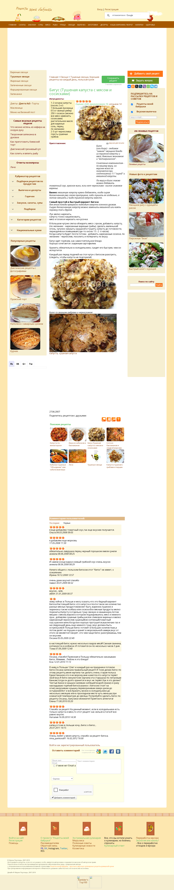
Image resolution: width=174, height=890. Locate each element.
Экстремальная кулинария (86, 837)
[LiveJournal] (140, 86)
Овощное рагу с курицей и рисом (143, 206)
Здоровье (150, 25)
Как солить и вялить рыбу (24, 153)
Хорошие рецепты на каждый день (74, 78)
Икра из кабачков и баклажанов (77, 444)
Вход (99, 9)
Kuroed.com (67, 868)
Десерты (104, 25)
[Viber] (144, 86)
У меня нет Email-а (66, 765)
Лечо (13, 167)
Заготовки (93, 25)
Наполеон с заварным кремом (26, 323)
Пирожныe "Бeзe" (138, 238)
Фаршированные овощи (23, 89)
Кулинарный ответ (114, 845)
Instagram (53, 848)
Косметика (78, 848)
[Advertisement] (87, 50)
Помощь (13, 843)
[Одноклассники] (133, 86)
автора (78, 864)
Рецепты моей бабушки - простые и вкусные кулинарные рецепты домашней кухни (82, 866)
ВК (45, 848)
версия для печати (116, 143)
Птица (63, 25)
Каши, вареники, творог (121, 25)
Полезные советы (81, 843)
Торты (35, 103)
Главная (12, 25)
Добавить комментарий (64, 797)
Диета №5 (24, 103)
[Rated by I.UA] (96, 887)
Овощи (71, 25)
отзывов (115, 104)
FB (42, 848)
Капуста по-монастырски (56, 444)
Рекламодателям (50, 843)
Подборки (29, 209)
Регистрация (111, 9)
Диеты (13, 103)
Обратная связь (49, 845)
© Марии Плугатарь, (20, 872)
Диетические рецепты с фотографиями (23, 270)
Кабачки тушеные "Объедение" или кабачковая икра (58, 467)
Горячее (30, 196)
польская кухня (86, 79)
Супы (40, 25)
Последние (54, 523)
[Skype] (152, 86)
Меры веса (78, 840)
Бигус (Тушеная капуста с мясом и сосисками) (95, 445)
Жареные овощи (19, 80)
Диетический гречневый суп (25, 149)
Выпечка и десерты (29, 190)
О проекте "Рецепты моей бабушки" (55, 839)
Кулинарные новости (83, 845)
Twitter (63, 848)
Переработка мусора (147, 837)
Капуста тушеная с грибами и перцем (115, 465)
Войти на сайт (16, 837)
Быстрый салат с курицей (142, 268)
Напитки (139, 25)
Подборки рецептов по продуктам (30, 182)
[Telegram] (155, 86)
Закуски (32, 25)
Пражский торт (18, 299)
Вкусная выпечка (146, 111)
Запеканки (16, 93)
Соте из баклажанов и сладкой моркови (114, 445)
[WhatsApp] (148, 86)
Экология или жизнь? (147, 840)
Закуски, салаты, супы (30, 202)
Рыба (55, 25)
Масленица (16, 107)
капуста (53, 353)
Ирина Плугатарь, (15, 860)
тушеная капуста (68, 353)
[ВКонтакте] (129, 86)
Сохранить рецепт (113, 79)
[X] (136, 86)
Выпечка (81, 25)
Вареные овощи (19, 72)
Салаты (22, 25)
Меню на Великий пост (22, 112)
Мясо (47, 25)
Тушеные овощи (79, 76)
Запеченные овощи (20, 85)
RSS (42, 850)
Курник (14, 351)
